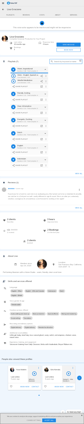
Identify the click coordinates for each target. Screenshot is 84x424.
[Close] (82, 415)
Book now (24, 387)
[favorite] (11, 386)
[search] (52, 61)
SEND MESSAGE (68, 45)
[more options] (46, 76)
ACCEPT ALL (49, 420)
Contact (35, 387)
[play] (13, 75)
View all (78, 174)
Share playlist (21, 86)
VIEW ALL (78, 208)
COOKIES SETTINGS (34, 420)
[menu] (3, 3)
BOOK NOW (68, 50)
